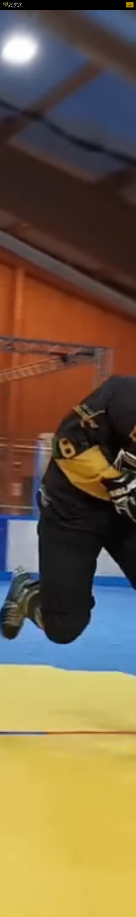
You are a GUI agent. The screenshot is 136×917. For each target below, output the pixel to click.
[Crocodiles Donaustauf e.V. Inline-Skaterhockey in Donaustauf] (12, 4)
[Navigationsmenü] (130, 4)
